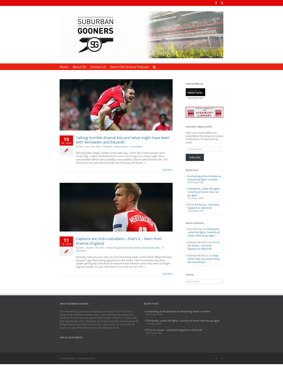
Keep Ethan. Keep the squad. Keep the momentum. (204, 259)
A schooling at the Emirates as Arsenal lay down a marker (204, 177)
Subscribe (194, 157)
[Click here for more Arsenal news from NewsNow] (195, 92)
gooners (121, 247)
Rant (158, 247)
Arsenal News (193, 98)
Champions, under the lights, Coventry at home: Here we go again (204, 192)
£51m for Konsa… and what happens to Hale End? (203, 206)
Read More (168, 169)
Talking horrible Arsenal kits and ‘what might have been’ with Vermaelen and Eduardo (123, 139)
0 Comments (136, 146)
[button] (154, 66)
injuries (124, 146)
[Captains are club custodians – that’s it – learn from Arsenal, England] (116, 207)
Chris (81, 146)
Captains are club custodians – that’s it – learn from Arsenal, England (119, 240)
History (117, 146)
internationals (148, 247)
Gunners (130, 247)
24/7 (201, 98)
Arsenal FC (108, 146)
